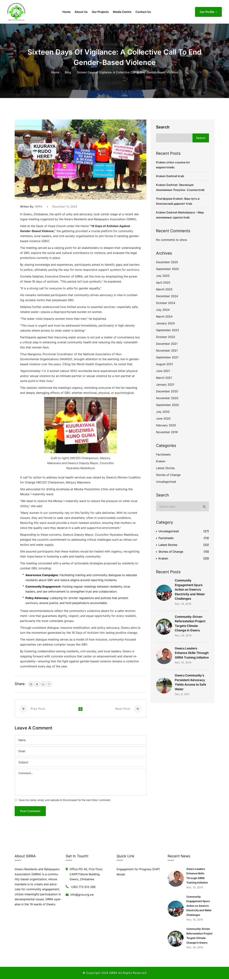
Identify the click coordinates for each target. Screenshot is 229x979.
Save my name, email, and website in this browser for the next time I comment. (65, 800)
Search (162, 127)
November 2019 (167, 432)
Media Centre (122, 12)
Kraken (160, 461)
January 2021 (165, 384)
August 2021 (164, 364)
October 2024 (165, 303)
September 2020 (167, 405)
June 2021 (163, 371)
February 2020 (166, 425)
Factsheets (163, 454)
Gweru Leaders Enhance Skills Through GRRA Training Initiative (192, 653)
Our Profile (207, 12)
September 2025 (167, 269)
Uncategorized (166, 481)
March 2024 (164, 316)
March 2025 (164, 289)
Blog (68, 72)
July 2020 (163, 411)
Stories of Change (168, 475)
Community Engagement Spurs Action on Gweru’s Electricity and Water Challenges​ (190, 589)
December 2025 (167, 262)
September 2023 (167, 330)
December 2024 (167, 296)
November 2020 (167, 398)
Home (66, 12)
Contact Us (143, 12)
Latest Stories (165, 468)
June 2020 (163, 418)
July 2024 (163, 309)
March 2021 (164, 377)
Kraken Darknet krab (170, 176)
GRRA (38, 206)
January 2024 (165, 323)
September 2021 (167, 357)
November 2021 (167, 350)
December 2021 (166, 343)
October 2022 (165, 337)
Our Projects (100, 12)
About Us (81, 12)
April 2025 (163, 282)
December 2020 (167, 391)
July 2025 (163, 275)
